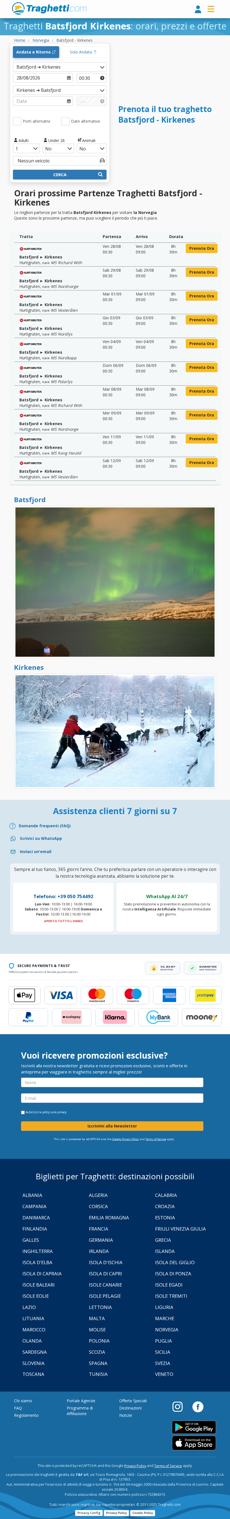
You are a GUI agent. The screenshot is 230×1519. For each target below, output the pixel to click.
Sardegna (34, 1352)
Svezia (162, 1363)
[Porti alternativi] (17, 121)
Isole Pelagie (105, 1296)
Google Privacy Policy (125, 1139)
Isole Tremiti (171, 1296)
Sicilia (162, 1352)
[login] (198, 9)
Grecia (163, 1240)
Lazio (29, 1307)
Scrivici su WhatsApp (41, 838)
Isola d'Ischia (106, 1262)
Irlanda (99, 1251)
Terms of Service (156, 1139)
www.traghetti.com (49, 8)
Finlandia (34, 1229)
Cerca (59, 174)
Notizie (125, 1415)
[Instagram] (180, 1406)
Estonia (165, 1217)
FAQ (18, 1408)
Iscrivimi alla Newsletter (112, 1126)
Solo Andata (81, 52)
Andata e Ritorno (34, 52)
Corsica (98, 1206)
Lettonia (100, 1307)
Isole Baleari (38, 1285)
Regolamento (26, 1415)
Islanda (165, 1251)
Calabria (166, 1195)
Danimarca (36, 1217)
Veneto (164, 1374)
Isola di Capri (105, 1273)
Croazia (165, 1206)
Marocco (33, 1329)
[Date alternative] (65, 121)
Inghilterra (37, 1251)
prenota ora (201, 248)
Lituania (33, 1318)
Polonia (99, 1341)
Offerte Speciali (133, 1400)
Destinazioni (130, 1408)
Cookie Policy (142, 1513)
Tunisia (98, 1374)
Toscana (33, 1374)
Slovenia (33, 1363)
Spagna (98, 1363)
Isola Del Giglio (175, 1262)
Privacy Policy (135, 1466)
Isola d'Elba (37, 1262)
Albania (32, 1195)
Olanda (32, 1341)
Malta (97, 1318)
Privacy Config (88, 1513)
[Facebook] (198, 1406)
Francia (98, 1229)
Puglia (163, 1341)
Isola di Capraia (42, 1273)
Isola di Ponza (173, 1273)
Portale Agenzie (81, 1400)
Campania (34, 1206)
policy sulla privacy (54, 1112)
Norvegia (166, 1329)
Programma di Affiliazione (80, 1410)
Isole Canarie (105, 1285)
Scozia (97, 1352)
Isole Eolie (35, 1296)
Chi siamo (23, 1400)
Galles (30, 1240)
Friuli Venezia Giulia (180, 1229)
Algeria (98, 1195)
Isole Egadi (169, 1285)
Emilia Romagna (109, 1217)
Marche (164, 1318)
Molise (97, 1329)
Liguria (164, 1307)
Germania (101, 1240)
